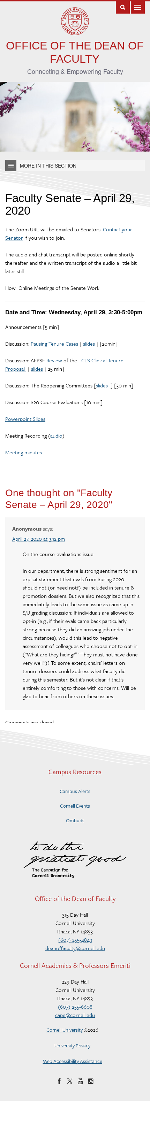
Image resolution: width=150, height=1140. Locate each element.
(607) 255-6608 (75, 1006)
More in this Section (48, 165)
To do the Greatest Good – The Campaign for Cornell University (75, 860)
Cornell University (64, 1029)
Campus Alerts (75, 791)
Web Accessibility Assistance (72, 1061)
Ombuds (75, 820)
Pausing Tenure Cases (54, 343)
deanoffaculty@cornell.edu (75, 948)
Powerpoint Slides (25, 419)
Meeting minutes (24, 452)
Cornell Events (75, 805)
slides (89, 343)
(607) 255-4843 (75, 939)
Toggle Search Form (123, 7)
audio (56, 435)
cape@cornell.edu (75, 1015)
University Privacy (72, 1045)
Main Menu (138, 7)
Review (54, 360)
